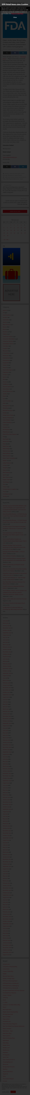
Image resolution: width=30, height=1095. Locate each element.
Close (15, 17)
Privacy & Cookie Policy (17, 13)
